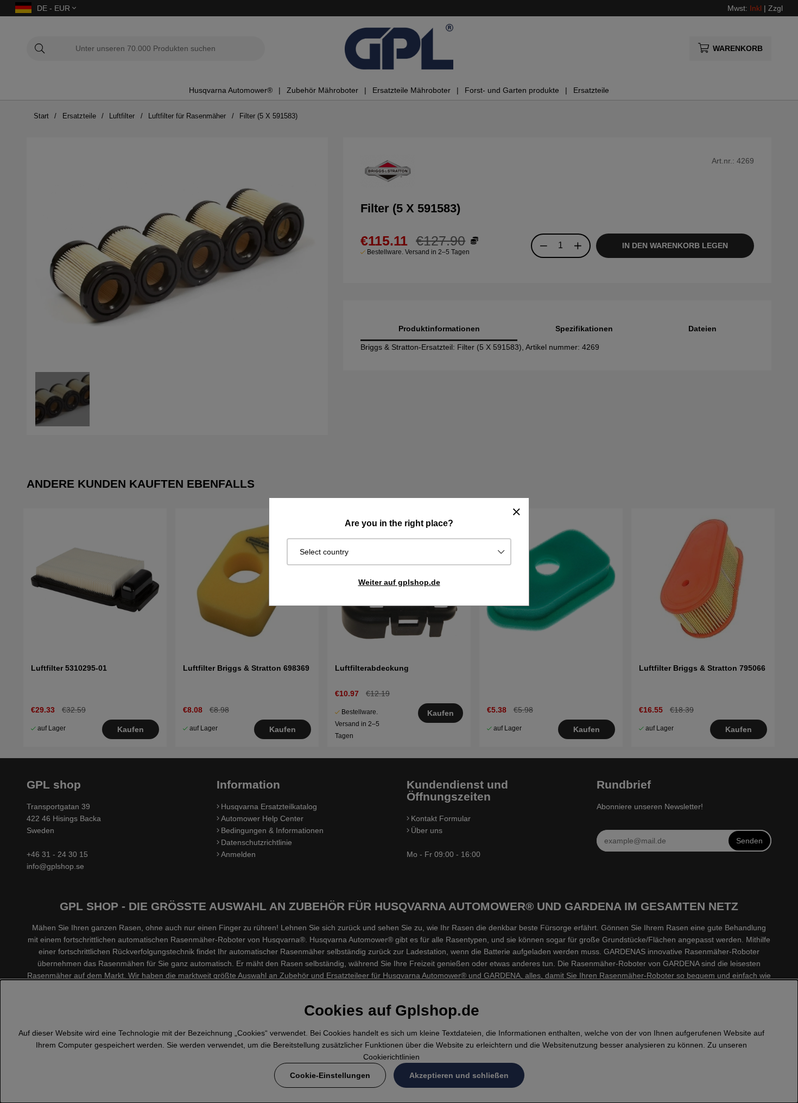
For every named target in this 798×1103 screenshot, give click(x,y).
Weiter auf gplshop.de (399, 582)
